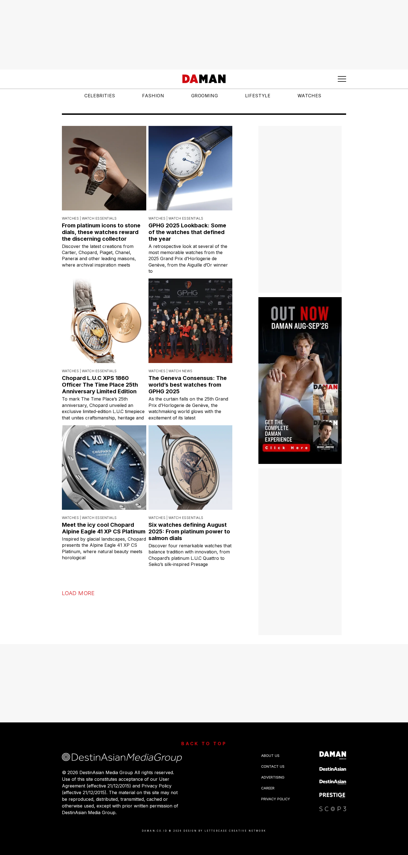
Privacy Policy (275, 799)
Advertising (272, 777)
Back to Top (204, 743)
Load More (78, 593)
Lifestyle (258, 95)
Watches (309, 95)
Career (267, 788)
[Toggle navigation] (342, 78)
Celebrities (99, 95)
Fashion (153, 95)
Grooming (204, 95)
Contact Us (272, 766)
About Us (270, 756)
